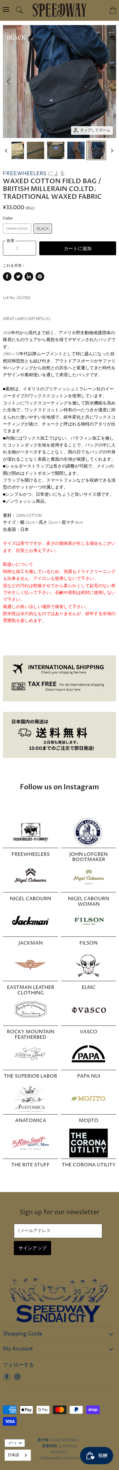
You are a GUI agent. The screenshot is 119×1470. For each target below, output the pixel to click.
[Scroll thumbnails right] (111, 151)
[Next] (110, 81)
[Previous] (8, 81)
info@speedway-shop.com (59, 1457)
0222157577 (59, 1452)
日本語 (13, 1455)
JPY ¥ (12, 1443)
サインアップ (32, 1248)
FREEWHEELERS (25, 173)
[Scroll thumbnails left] (7, 151)
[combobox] (18, 1455)
